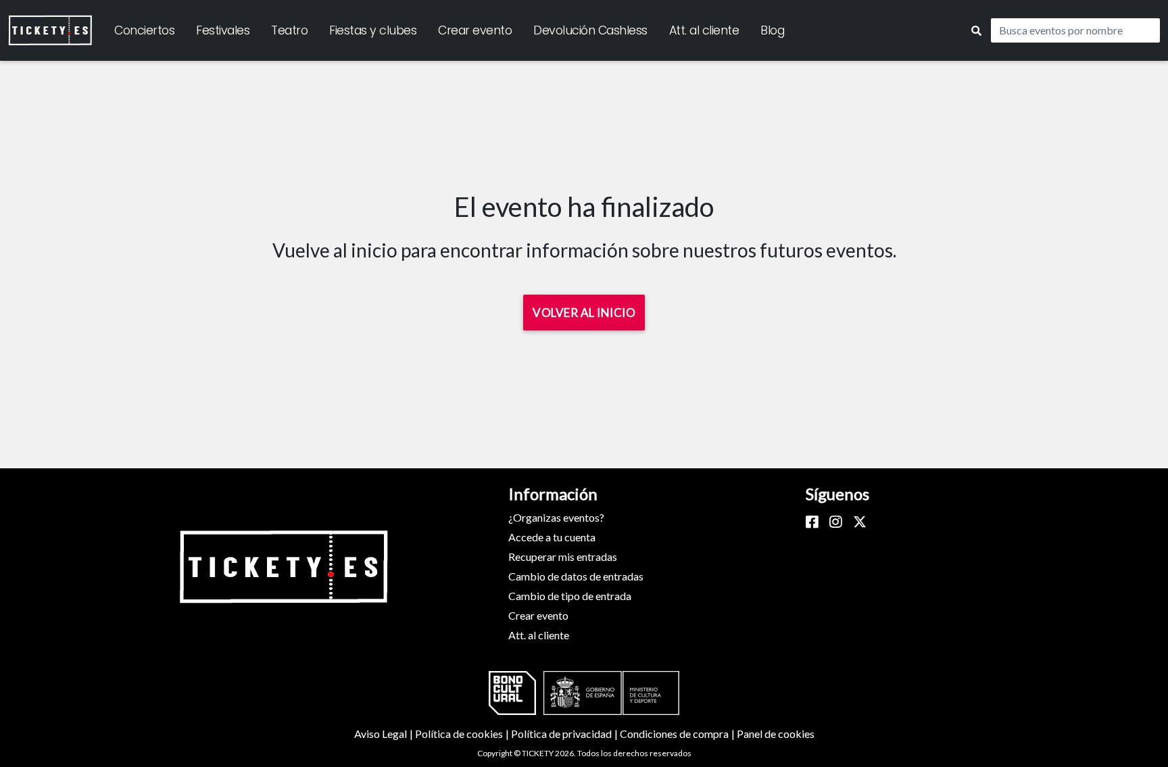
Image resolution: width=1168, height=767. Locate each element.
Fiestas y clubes (372, 30)
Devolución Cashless (590, 30)
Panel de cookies (775, 733)
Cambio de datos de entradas (575, 576)
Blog (772, 30)
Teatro (289, 30)
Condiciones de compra (678, 733)
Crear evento (475, 30)
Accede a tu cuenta (551, 536)
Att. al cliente (704, 30)
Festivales (222, 30)
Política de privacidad (565, 733)
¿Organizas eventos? (556, 517)
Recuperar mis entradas (562, 556)
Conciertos (144, 30)
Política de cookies (463, 733)
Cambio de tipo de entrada (569, 595)
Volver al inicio (584, 312)
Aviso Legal (384, 733)
